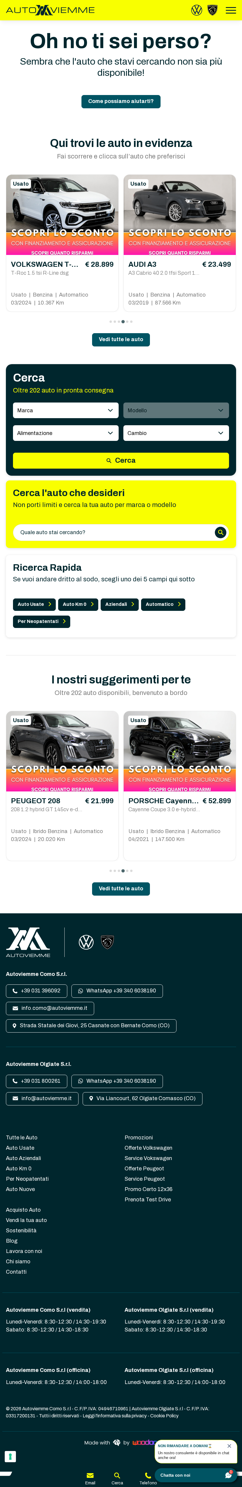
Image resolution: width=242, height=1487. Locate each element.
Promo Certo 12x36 (148, 1189)
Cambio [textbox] (137, 433)
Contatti (16, 1272)
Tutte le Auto (21, 1138)
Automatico (160, 604)
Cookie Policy (164, 1415)
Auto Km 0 (74, 604)
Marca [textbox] (25, 410)
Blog (11, 1241)
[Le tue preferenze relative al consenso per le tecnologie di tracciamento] (10, 1456)
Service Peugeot (145, 1179)
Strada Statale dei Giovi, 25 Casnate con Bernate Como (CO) (94, 1025)
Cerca (125, 460)
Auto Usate (31, 604)
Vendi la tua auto (26, 1220)
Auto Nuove (20, 1189)
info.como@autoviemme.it (53, 1008)
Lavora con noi (24, 1251)
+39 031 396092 (40, 991)
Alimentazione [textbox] (34, 433)
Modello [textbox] (137, 410)
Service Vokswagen (148, 1158)
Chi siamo (18, 1261)
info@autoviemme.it (46, 1098)
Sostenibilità (21, 1231)
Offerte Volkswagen (148, 1148)
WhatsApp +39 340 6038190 (120, 991)
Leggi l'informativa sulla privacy (115, 1415)
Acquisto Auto (23, 1210)
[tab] (110, 321)
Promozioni (139, 1138)
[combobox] (66, 410)
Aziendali (116, 604)
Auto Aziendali (23, 1158)
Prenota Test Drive (148, 1200)
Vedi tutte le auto (121, 339)
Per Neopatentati (38, 621)
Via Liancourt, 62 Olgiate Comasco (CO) (145, 1098)
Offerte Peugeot (144, 1169)
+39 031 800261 (40, 1081)
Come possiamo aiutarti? (121, 101)
